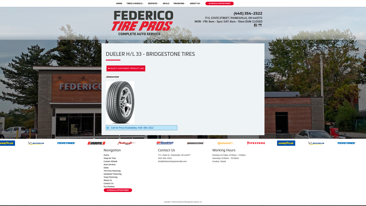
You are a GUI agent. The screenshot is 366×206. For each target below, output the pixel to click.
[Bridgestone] (166, 143)
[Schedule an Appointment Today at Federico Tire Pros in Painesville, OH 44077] (219, 3)
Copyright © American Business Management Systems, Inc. (183, 202)
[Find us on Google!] (260, 25)
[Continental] (195, 143)
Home (119, 3)
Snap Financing (110, 177)
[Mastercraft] (96, 143)
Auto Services (110, 164)
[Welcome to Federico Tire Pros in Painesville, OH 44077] (142, 22)
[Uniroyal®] (66, 143)
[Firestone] (226, 143)
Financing (179, 3)
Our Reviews (109, 186)
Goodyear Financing (113, 174)
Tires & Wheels (134, 3)
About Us (195, 3)
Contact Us (108, 183)
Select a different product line (127, 68)
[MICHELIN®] (286, 143)
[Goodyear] (256, 143)
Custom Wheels (110, 161)
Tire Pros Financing (112, 171)
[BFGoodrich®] (135, 143)
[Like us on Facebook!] (255, 25)
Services (152, 3)
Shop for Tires (110, 158)
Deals (166, 3)
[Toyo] (36, 143)
